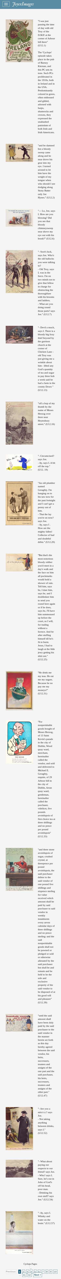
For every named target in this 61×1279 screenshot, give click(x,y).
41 (24, 1275)
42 (29, 1275)
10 (55, 1271)
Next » (37, 1275)
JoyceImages (23, 4)
